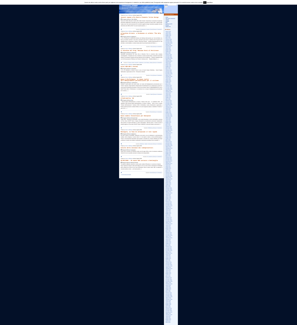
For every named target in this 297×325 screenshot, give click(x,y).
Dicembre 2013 (169, 219)
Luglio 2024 (168, 63)
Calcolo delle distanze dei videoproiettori (137, 148)
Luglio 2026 (168, 32)
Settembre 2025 (169, 45)
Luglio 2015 (168, 195)
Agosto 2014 (168, 209)
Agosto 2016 (168, 180)
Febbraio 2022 (169, 100)
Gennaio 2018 (169, 158)
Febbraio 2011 (169, 262)
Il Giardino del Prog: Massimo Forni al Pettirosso (140, 50)
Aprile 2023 (168, 82)
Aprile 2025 (168, 52)
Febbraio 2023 (169, 85)
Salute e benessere (149, 143)
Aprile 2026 (168, 36)
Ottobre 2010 (168, 267)
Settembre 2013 (169, 223)
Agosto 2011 (168, 254)
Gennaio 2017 (169, 173)
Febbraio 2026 (169, 39)
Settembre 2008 (169, 299)
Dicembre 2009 (169, 280)
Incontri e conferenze (139, 62)
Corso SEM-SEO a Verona (129, 66)
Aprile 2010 (168, 275)
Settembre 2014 (169, 208)
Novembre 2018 (169, 145)
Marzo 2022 (168, 99)
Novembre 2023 (169, 73)
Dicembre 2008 (169, 295)
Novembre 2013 (169, 221)
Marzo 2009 (168, 291)
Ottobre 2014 (168, 207)
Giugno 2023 (168, 80)
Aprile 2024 (168, 67)
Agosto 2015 (168, 194)
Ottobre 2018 (168, 146)
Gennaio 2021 (169, 113)
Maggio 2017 (168, 168)
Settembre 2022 (169, 91)
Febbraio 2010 (169, 277)
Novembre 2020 (169, 116)
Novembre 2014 (169, 205)
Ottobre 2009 (168, 282)
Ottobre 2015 (168, 191)
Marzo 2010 (168, 276)
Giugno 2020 (168, 121)
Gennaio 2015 (169, 203)
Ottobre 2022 (168, 90)
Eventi (151, 29)
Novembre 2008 (169, 296)
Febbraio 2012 (169, 246)
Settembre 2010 (169, 268)
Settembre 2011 (169, 253)
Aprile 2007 (168, 321)
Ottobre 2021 (168, 105)
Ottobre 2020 (168, 117)
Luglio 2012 (168, 240)
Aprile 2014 (168, 214)
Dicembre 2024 (169, 57)
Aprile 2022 (168, 98)
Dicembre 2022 (169, 88)
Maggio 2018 (168, 153)
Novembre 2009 (169, 281)
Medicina (142, 143)
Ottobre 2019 (168, 131)
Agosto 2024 (168, 62)
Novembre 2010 (169, 266)
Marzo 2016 (168, 186)
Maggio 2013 (168, 228)
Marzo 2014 (168, 216)
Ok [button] (205, 2)
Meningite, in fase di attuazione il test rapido (139, 132)
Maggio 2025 (168, 50)
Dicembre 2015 (169, 189)
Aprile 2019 (168, 139)
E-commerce (150, 156)
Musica (147, 62)
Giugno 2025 (168, 49)
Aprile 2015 (168, 199)
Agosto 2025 (168, 47)
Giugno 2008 (168, 303)
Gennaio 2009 (169, 294)
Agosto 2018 (168, 149)
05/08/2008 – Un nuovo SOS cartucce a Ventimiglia (139, 160)
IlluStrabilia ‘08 (127, 98)
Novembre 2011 (169, 250)
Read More (210, 2)
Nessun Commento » (157, 29)
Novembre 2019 (169, 130)
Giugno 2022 (168, 95)
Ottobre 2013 (168, 222)
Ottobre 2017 (168, 162)
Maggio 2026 (168, 35)
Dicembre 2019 (169, 129)
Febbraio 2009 (169, 292)
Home (167, 17)
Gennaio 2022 (169, 102)
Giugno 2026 (168, 34)
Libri (145, 62)
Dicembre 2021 (169, 103)
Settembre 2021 (169, 107)
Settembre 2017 (169, 163)
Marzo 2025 (168, 53)
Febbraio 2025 (169, 54)
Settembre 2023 (169, 76)
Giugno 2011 (168, 257)
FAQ (166, 22)
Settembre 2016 (169, 178)
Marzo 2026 (168, 38)
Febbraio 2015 (169, 202)
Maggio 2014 (168, 213)
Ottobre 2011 (168, 252)
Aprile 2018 (168, 154)
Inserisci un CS (169, 23)
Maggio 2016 (168, 184)
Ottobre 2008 (168, 298)
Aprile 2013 (168, 230)
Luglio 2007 (168, 317)
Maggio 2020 (168, 122)
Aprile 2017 (168, 170)
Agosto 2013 (168, 225)
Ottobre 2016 (168, 177)
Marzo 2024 (168, 68)
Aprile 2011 (168, 259)
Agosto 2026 (168, 31)
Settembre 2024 (169, 61)
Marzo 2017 (168, 171)
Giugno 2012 (168, 241)
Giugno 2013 (168, 227)
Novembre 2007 (169, 312)
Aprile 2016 (168, 185)
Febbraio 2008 (169, 308)
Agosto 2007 (168, 316)
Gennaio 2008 (169, 309)
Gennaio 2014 (169, 218)
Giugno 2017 (168, 167)
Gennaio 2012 (169, 248)
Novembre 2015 (169, 190)
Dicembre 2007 (169, 310)
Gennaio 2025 (169, 55)
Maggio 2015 (168, 198)
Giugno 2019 (168, 136)
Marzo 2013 (168, 231)
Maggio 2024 (168, 66)
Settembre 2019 (169, 132)
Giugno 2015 (168, 196)
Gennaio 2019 (169, 143)
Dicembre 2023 (169, 72)
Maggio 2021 (168, 112)
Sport (152, 94)
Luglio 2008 (168, 301)
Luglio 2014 (168, 210)
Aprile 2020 (168, 123)
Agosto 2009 (168, 285)
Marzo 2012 (168, 245)
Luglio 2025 (168, 48)
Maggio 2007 (168, 319)
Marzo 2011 (168, 260)
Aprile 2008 (168, 305)
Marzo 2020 (168, 125)
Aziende (148, 29)
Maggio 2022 (168, 97)
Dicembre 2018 (169, 144)
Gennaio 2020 (169, 127)
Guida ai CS (168, 26)
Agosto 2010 (168, 269)
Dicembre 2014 (169, 204)
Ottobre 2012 (168, 236)
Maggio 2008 (168, 304)
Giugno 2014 (168, 212)
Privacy (167, 25)
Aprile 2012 (168, 244)
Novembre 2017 (169, 161)
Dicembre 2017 (169, 159)
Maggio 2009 (168, 289)
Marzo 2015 (168, 200)
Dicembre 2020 (169, 114)
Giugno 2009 (168, 287)
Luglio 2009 (168, 286)
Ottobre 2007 (168, 313)
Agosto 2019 (168, 134)
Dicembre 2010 (169, 264)
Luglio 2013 (168, 226)
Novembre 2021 (169, 104)
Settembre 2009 (169, 284)
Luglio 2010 (168, 271)
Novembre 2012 (169, 235)
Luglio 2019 (168, 135)
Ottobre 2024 (168, 59)
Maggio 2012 (168, 243)
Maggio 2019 (168, 137)
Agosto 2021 (168, 108)
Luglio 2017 (168, 166)
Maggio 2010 (168, 273)
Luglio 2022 (168, 94)
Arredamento (143, 29)
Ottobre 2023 (168, 75)
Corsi (152, 75)
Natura (151, 62)
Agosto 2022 (168, 93)
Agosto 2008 (168, 300)
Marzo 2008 (168, 307)
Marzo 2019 (168, 140)
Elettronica (150, 128)
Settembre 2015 (169, 193)
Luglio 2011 (168, 255)
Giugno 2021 (168, 111)
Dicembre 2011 (169, 249)
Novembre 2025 (169, 43)
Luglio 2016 (168, 181)
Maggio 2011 (168, 258)
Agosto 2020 (168, 118)
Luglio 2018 (168, 150)
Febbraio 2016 (169, 187)
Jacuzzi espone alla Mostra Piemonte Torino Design (140, 17)
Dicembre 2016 (169, 175)
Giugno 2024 (168, 64)
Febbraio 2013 (169, 232)
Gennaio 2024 (169, 71)
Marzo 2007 (168, 322)
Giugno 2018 (168, 152)
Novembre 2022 (169, 89)
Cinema (129, 62)
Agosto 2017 (168, 164)
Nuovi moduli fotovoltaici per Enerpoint (136, 116)
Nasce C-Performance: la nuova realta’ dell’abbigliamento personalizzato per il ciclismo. (140, 80)
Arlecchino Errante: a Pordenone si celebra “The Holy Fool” (141, 34)
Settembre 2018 (169, 148)
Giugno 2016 (168, 182)
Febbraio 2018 (169, 157)
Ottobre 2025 (168, 44)
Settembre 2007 (169, 314)
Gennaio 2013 (169, 234)
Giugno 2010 (168, 272)
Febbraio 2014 (169, 217)
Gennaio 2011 (168, 263)
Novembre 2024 (169, 58)
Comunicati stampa (130, 5)
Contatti (167, 21)
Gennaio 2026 (169, 40)
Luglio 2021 (168, 109)
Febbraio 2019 (169, 141)
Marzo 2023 (168, 84)
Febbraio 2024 (169, 70)
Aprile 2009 (168, 290)
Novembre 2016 (169, 176)
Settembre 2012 (169, 237)
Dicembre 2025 (169, 41)
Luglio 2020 (168, 120)
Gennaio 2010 (169, 278)
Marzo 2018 (168, 155)
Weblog (130, 15)
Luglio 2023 (168, 79)
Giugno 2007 (168, 318)
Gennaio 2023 (169, 86)
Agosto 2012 (168, 239)
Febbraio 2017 (169, 172)
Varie (152, 46)
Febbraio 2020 (169, 126)
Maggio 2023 (168, 81)
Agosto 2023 (168, 77)
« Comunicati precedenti (126, 174)
